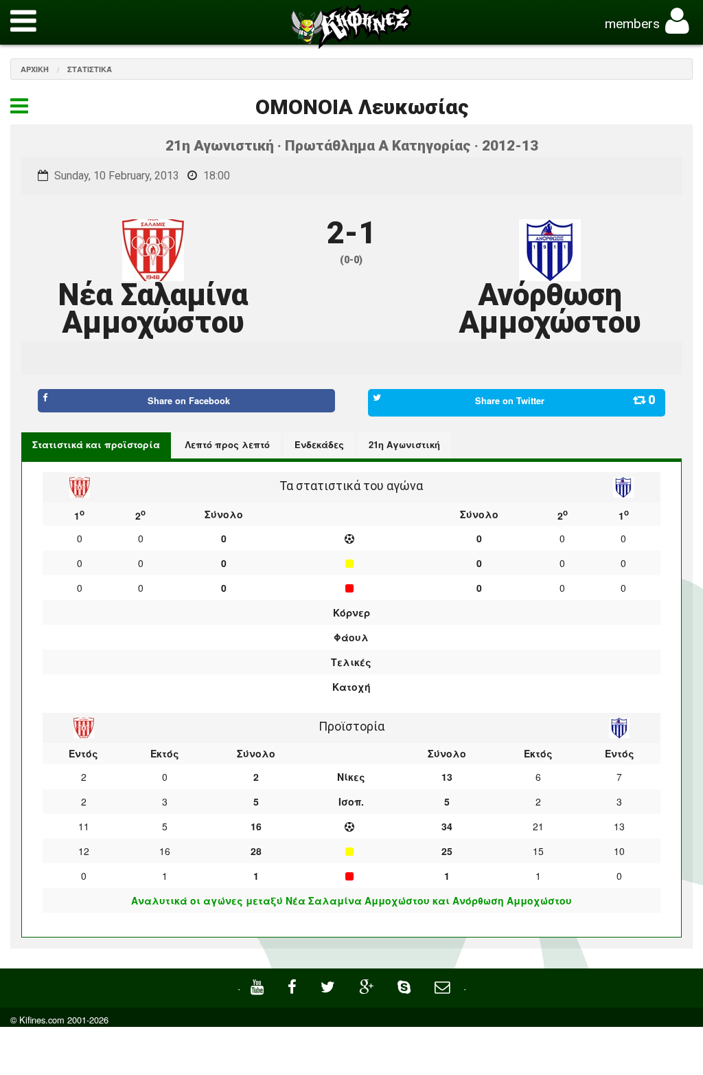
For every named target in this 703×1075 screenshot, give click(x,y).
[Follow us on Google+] (368, 985)
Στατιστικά (89, 69)
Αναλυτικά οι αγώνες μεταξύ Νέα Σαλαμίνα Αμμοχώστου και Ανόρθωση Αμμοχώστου (351, 900)
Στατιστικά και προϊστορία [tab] (96, 444)
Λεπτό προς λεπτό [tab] (227, 444)
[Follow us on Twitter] (329, 985)
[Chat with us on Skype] (405, 985)
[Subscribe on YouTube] (258, 985)
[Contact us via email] (443, 985)
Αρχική (35, 69)
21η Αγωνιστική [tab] (404, 444)
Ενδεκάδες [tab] (319, 444)
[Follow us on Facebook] (293, 985)
